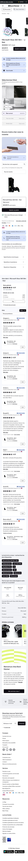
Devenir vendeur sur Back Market (10, 784)
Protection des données (8, 827)
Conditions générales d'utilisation (10, 818)
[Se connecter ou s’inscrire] (21, 5)
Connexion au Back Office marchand (11, 786)
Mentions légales (6, 831)
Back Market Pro (6, 788)
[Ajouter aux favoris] (24, 40)
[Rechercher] (14, 9)
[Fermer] (26, 2)
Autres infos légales (7, 829)
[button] (7, 32)
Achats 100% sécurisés (8, 790)
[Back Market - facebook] (10, 749)
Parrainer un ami (6, 771)
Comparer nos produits (8, 804)
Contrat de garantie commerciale (10, 773)
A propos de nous (6, 736)
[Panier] (24, 5)
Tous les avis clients (7, 806)
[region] (14, 636)
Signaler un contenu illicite (8, 833)
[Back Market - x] (14, 749)
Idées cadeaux (6, 808)
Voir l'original (17, 434)
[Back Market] (13, 6)
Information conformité (21, 220)
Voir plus (5, 337)
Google (20, 682)
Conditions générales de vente (10, 820)
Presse (4, 738)
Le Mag (4, 802)
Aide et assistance (6, 759)
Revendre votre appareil (8, 778)
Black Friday (5, 810)
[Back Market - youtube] (7, 749)
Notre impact (5, 740)
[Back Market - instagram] (3, 749)
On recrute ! (5, 747)
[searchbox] (21, 9)
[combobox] (14, 164)
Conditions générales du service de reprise (13, 822)
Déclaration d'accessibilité (8, 742)
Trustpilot (4, 745)
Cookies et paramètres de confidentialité (12, 824)
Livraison (4, 762)
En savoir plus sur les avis (10, 304)
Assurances (5, 775)
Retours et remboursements (9, 764)
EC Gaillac (4, 222)
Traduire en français (7, 533)
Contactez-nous (6, 757)
